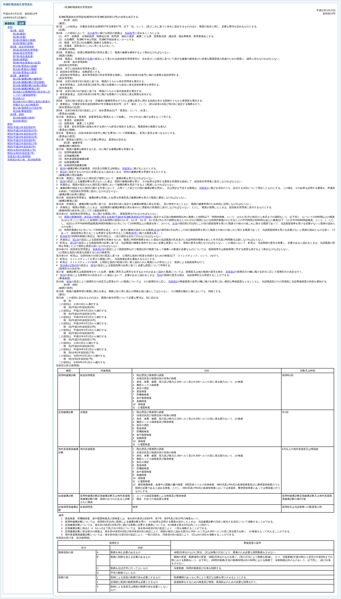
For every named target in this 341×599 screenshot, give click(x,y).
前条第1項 (98, 249)
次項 (174, 223)
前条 (68, 281)
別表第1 (126, 168)
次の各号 (92, 33)
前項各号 (65, 236)
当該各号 (130, 33)
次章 (89, 58)
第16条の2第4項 (69, 265)
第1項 (75, 239)
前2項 (63, 171)
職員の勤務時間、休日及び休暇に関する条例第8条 (107, 216)
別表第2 (230, 271)
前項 (62, 168)
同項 (159, 275)
